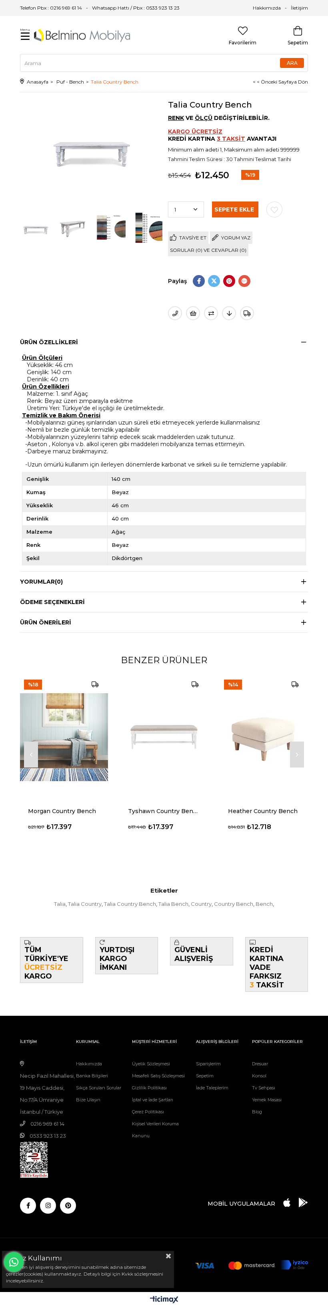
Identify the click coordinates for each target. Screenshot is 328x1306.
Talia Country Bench (130, 904)
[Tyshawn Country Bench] (164, 737)
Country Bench (233, 904)
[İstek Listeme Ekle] (193, 313)
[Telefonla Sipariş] (175, 313)
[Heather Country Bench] (264, 737)
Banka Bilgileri (92, 1076)
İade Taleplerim (212, 1088)
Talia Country (85, 904)
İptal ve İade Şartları (152, 1100)
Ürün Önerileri (45, 622)
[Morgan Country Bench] (64, 737)
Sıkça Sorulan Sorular (98, 1088)
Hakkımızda (267, 8)
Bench (264, 904)
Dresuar (260, 1064)
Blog (257, 1112)
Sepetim (205, 1076)
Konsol (259, 1076)
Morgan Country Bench (62, 811)
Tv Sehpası (263, 1088)
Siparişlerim (208, 1064)
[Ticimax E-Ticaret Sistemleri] (164, 1300)
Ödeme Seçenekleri (52, 602)
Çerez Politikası (148, 1112)
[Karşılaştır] (211, 313)
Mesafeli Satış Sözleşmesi (158, 1076)
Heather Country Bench (263, 811)
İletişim (299, 8)
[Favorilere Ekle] (274, 209)
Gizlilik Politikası (149, 1088)
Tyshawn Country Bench (164, 811)
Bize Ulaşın (88, 1100)
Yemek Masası (267, 1100)
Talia (60, 904)
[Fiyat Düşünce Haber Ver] (229, 313)
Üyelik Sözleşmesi (151, 1064)
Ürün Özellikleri (49, 342)
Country (201, 904)
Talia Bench (173, 904)
